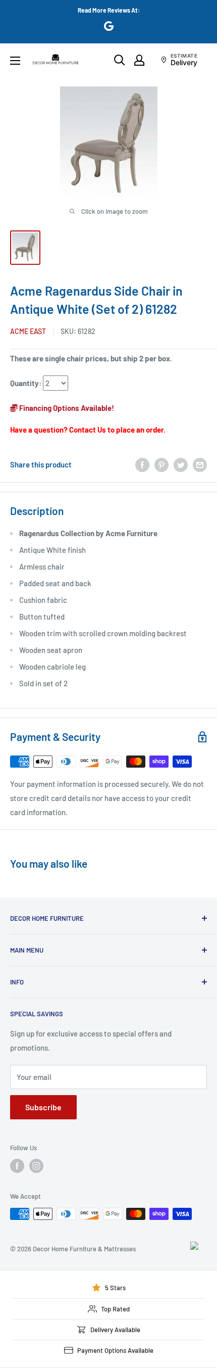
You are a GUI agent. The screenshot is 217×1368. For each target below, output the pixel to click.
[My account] (139, 60)
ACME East (28, 331)
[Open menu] (15, 61)
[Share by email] (200, 464)
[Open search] (119, 60)
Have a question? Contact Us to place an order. (88, 429)
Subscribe (43, 1107)
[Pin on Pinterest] (161, 464)
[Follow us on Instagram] (36, 1166)
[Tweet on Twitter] (181, 464)
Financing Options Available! (66, 407)
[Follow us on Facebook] (17, 1166)
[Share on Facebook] (142, 464)
